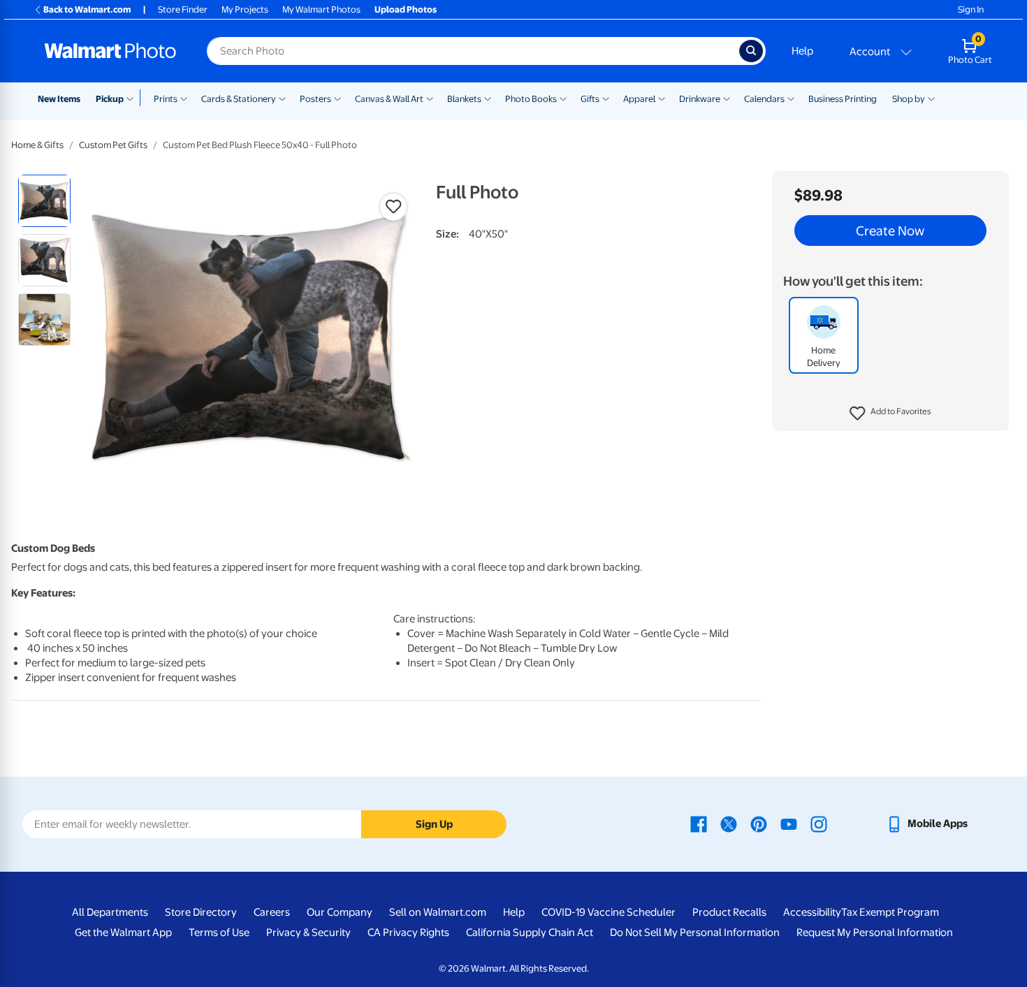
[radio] (44, 201)
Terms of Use (219, 932)
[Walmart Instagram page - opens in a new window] (818, 823)
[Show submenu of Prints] (184, 97)
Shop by (908, 99)
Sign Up (434, 824)
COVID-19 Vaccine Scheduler (608, 912)
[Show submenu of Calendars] (791, 97)
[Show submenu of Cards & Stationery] (282, 97)
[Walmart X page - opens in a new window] (728, 823)
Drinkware (699, 99)
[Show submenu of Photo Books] (563, 97)
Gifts (590, 99)
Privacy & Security (308, 932)
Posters (315, 99)
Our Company (339, 912)
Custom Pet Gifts (113, 145)
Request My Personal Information (874, 932)
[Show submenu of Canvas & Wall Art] (429, 97)
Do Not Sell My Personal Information (695, 932)
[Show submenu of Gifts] (606, 97)
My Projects (244, 9)
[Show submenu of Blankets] (487, 97)
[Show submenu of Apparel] (661, 97)
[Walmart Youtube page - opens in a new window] (788, 823)
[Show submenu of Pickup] (133, 97)
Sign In (971, 9)
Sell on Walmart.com (437, 912)
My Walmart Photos (321, 9)
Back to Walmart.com (87, 9)
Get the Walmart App (123, 932)
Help (802, 51)
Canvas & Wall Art (389, 99)
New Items (59, 99)
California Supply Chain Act (529, 932)
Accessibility (812, 912)
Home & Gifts (37, 145)
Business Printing (842, 99)
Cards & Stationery (238, 99)
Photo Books (531, 99)
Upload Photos (405, 9)
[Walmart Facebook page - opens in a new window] (698, 823)
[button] (890, 413)
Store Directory (201, 912)
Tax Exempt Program (890, 912)
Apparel (639, 99)
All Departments (110, 912)
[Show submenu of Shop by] (931, 97)
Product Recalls (729, 912)
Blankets (464, 99)
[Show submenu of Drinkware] (726, 97)
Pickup (110, 99)
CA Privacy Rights (408, 932)
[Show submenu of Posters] (337, 97)
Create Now (890, 230)
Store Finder (182, 9)
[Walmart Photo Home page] (110, 51)
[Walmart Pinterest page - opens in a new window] (758, 823)
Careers (272, 912)
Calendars (764, 99)
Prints (165, 99)
